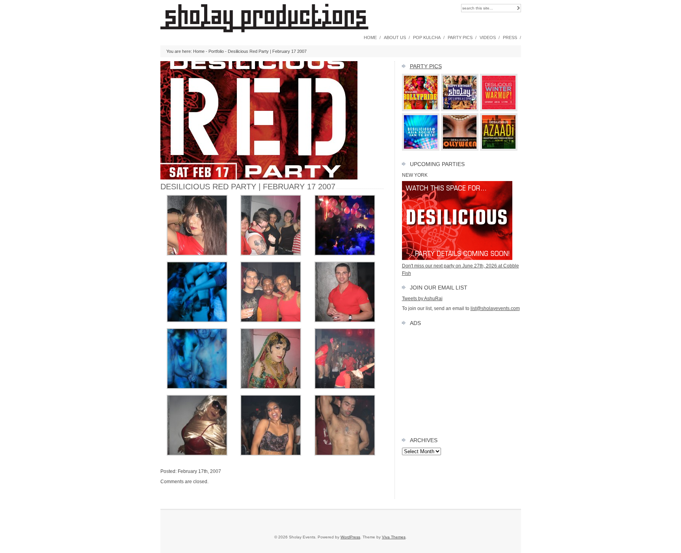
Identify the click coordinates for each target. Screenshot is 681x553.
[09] (344, 454)
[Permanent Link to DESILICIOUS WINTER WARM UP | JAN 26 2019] (499, 109)
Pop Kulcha (427, 37)
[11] (270, 387)
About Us (395, 37)
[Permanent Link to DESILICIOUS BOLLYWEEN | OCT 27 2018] (460, 149)
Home (370, 37)
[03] (270, 254)
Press (510, 37)
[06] (197, 320)
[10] (344, 387)
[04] (344, 320)
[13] (270, 454)
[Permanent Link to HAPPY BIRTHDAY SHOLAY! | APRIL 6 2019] (460, 109)
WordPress (350, 537)
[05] (344, 254)
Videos (488, 37)
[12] (197, 454)
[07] (197, 387)
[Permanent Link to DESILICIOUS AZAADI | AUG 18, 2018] (499, 149)
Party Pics (460, 37)
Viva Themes (394, 537)
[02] (270, 320)
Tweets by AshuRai (422, 298)
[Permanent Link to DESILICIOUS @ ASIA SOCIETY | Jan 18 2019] (421, 149)
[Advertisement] (461, 380)
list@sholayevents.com (495, 308)
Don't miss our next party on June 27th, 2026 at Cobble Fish (460, 269)
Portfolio (216, 51)
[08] (197, 254)
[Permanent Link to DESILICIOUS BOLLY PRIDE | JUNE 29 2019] (421, 109)
